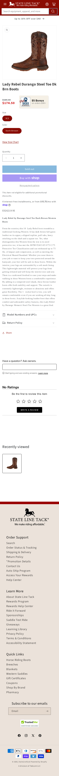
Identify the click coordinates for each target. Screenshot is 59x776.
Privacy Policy (15, 634)
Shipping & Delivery (18, 552)
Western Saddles (17, 674)
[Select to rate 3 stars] (29, 401)
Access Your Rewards (19, 575)
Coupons (12, 683)
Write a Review (29, 409)
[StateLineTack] (24, 4)
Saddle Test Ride (17, 620)
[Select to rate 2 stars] (23, 401)
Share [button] (9, 332)
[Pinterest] (40, 736)
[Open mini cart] (54, 4)
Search (10, 543)
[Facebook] (19, 736)
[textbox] (29, 367)
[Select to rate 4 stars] (34, 401)
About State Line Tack (20, 597)
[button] (29, 315)
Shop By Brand (15, 688)
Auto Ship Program (18, 571)
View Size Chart (10, 142)
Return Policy (14, 557)
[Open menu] (5, 4)
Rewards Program (17, 601)
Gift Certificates (16, 678)
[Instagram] (26, 736)
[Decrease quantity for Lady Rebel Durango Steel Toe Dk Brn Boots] (6, 158)
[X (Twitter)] (33, 736)
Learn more (43, 373)
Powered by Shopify (39, 762)
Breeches (12, 665)
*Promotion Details (18, 561)
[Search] (53, 11)
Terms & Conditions (18, 638)
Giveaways (13, 625)
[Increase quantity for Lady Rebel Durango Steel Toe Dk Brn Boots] (21, 158)
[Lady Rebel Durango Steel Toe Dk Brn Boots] (12, 463)
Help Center (14, 580)
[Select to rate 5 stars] (40, 401)
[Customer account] (47, 4)
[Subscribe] (47, 711)
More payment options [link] (29, 185)
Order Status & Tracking (21, 548)
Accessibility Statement (21, 643)
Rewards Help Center (19, 606)
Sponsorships (15, 615)
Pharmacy (12, 692)
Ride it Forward (16, 611)
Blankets (12, 669)
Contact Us (13, 566)
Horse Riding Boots (18, 660)
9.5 (7, 118)
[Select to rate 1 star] (18, 401)
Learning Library (16, 629)
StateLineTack (24, 762)
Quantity (6, 151)
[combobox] (29, 11)
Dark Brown (12, 130)
